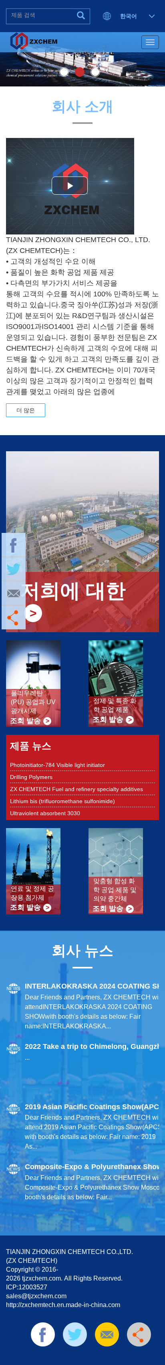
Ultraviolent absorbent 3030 (45, 802)
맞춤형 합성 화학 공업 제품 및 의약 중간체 (115, 890)
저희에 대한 (73, 591)
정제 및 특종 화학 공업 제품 (115, 705)
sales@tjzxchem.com (36, 1296)
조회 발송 (25, 721)
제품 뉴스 (30, 745)
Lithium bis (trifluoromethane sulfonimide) (62, 790)
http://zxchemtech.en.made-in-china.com (63, 1304)
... (27, 1057)
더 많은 (25, 410)
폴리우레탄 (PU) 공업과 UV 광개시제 (33, 702)
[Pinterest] (87, 1356)
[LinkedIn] (74, 1356)
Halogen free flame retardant (46, 814)
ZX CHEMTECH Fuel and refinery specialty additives (76, 778)
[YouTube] (100, 1356)
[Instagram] (125, 1356)
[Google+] (113, 1356)
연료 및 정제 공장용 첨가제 (32, 893)
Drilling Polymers (31, 766)
